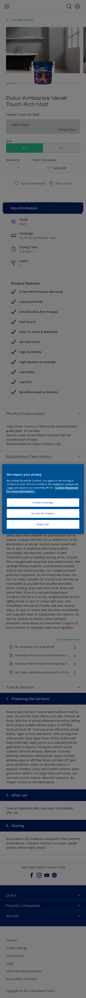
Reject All (43, 524)
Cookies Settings (42, 502)
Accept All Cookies (42, 513)
